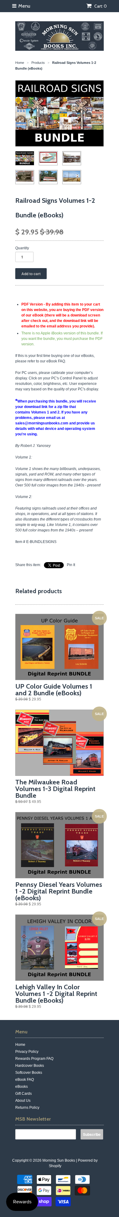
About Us (23, 1100)
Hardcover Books (29, 1065)
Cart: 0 (100, 6)
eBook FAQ (24, 1079)
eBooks (21, 1086)
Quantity (22, 248)
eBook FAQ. (56, 361)
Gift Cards (23, 1093)
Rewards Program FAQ (34, 1058)
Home (20, 1044)
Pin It (71, 565)
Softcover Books (28, 1072)
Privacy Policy (26, 1051)
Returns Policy (27, 1107)
